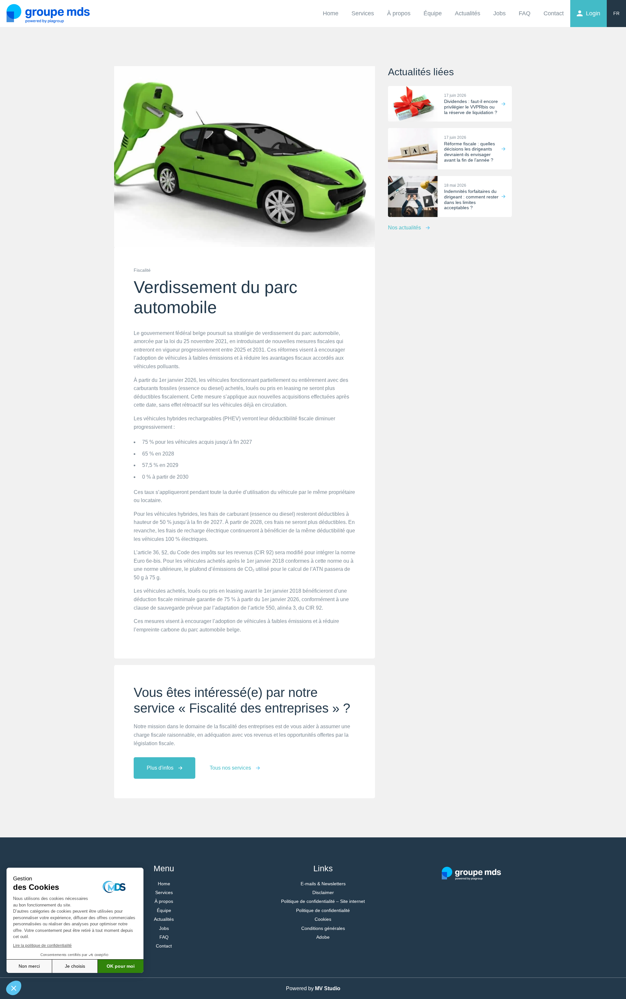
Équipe (433, 13)
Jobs (499, 13)
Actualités (467, 13)
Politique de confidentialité (323, 910)
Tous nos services (230, 768)
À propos (398, 13)
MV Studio (327, 988)
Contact (554, 13)
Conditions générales (323, 928)
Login (593, 13)
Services (362, 13)
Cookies (323, 919)
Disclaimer (323, 892)
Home (330, 13)
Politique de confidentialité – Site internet (323, 901)
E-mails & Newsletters (323, 883)
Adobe (323, 937)
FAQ (524, 13)
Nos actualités (404, 227)
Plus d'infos (160, 768)
